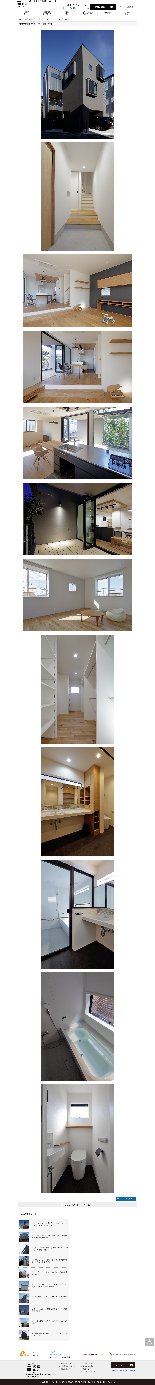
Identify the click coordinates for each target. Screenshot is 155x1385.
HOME (120, 7)
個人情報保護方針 (89, 1372)
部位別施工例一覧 (67, 13)
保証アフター (128, 13)
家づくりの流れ (88, 1366)
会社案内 (130, 7)
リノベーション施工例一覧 (87, 13)
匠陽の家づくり (27, 13)
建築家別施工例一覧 (68, 1366)
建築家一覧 (47, 13)
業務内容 (107, 13)
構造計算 (86, 1369)
